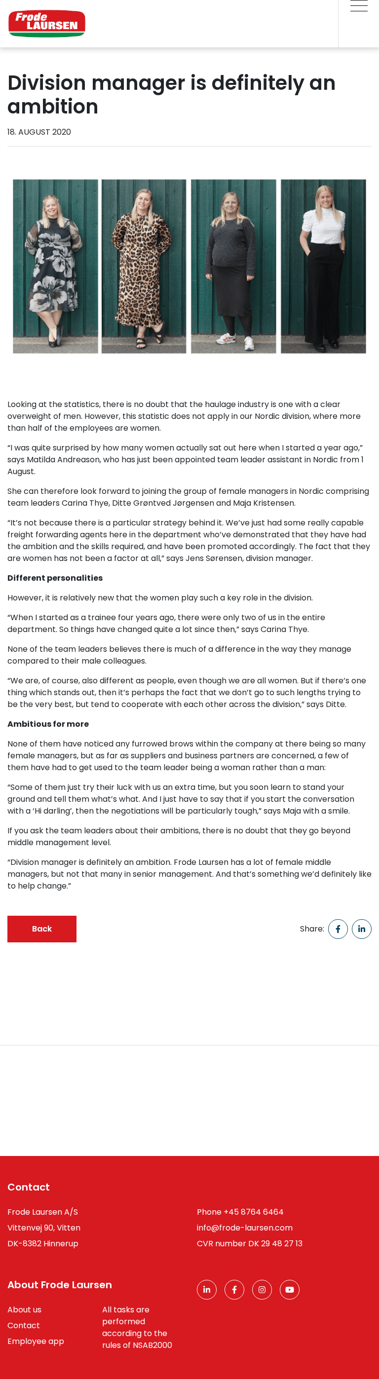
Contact (23, 1325)
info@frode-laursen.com (245, 1227)
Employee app (35, 1341)
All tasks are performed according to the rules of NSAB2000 (137, 1327)
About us (24, 1309)
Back (42, 928)
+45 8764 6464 (254, 1212)
